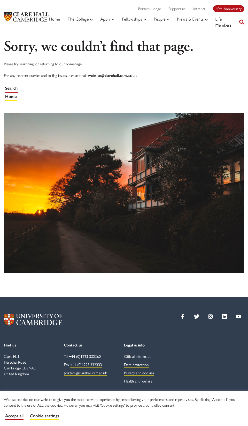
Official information (139, 356)
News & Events (190, 19)
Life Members (223, 22)
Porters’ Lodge (149, 8)
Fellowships (132, 19)
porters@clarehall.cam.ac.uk (85, 372)
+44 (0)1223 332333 (86, 364)
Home (54, 19)
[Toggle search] (241, 22)
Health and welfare (138, 381)
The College (78, 19)
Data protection (136, 364)
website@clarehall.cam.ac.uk (112, 75)
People (159, 19)
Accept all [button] (14, 416)
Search (11, 88)
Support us (177, 8)
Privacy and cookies (139, 372)
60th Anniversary (229, 8)
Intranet (199, 8)
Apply (105, 19)
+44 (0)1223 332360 (85, 356)
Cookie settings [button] (44, 416)
